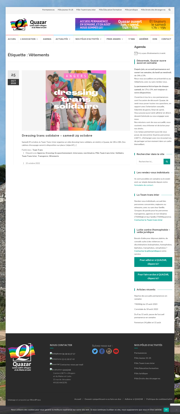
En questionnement (63, 153)
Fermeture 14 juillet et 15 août (147, 322)
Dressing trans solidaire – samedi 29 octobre (57, 135)
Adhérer (143, 39)
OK (166, 410)
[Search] (167, 161)
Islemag (11, 400)
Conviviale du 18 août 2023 (146, 309)
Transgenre (43, 156)
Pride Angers (114, 39)
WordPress (35, 400)
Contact (166, 39)
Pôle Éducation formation (110, 9)
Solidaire (120, 153)
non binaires (89, 153)
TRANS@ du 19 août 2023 (145, 304)
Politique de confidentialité (159, 399)
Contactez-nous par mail (71, 364)
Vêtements (54, 156)
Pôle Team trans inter (86, 9)
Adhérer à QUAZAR (134, 399)
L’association (27, 39)
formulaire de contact (143, 185)
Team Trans (37, 150)
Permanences (48, 9)
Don (155, 39)
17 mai (131, 39)
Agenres (41, 153)
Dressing (50, 153)
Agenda (47, 39)
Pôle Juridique (131, 9)
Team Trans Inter (29, 156)
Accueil (12, 39)
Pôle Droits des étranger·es (153, 9)
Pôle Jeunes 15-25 (65, 9)
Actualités (62, 39)
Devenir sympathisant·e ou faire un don (103, 399)
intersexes (78, 153)
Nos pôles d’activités (87, 39)
